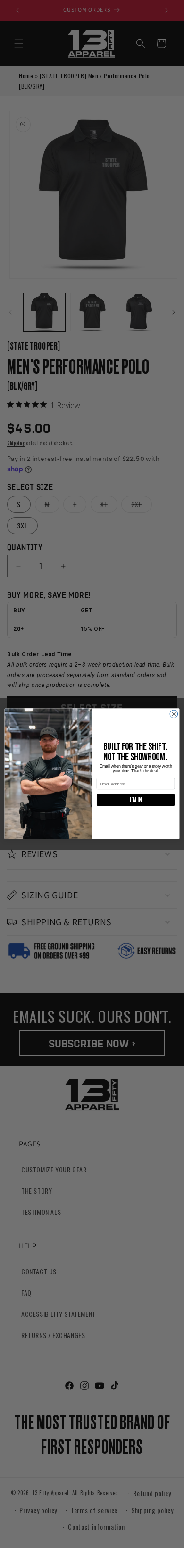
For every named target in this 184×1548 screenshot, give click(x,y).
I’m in (136, 800)
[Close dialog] (174, 714)
